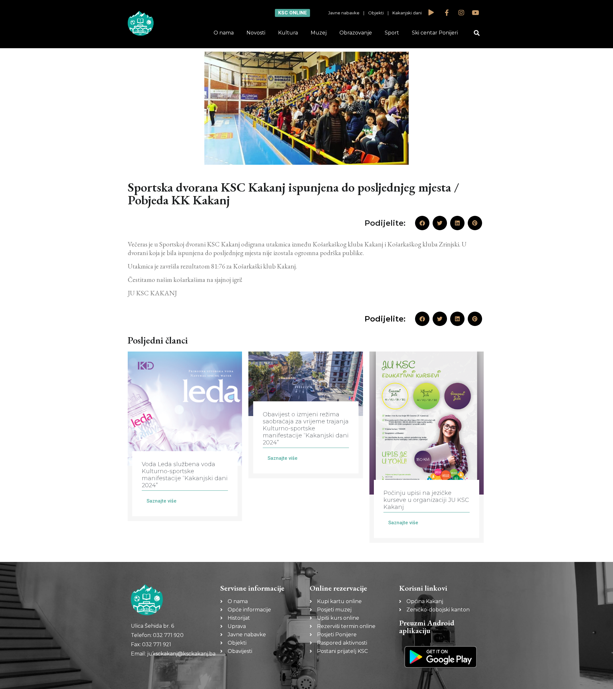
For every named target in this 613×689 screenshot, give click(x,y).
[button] (477, 33)
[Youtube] (475, 12)
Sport (392, 33)
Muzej (319, 33)
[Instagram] (461, 12)
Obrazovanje (355, 33)
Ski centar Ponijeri (435, 33)
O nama (224, 33)
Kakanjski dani (407, 12)
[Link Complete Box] (185, 436)
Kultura (288, 33)
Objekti (376, 12)
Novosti (255, 33)
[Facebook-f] (447, 12)
